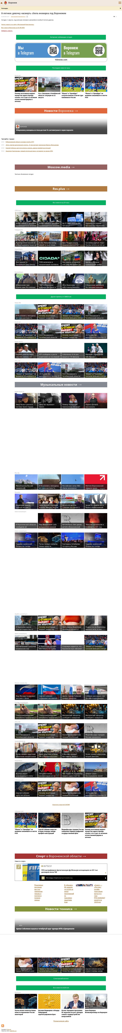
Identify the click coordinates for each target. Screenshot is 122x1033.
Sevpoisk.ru (18, 761)
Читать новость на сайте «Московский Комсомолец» (17, 24)
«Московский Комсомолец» (18, 16)
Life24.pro (18, 210)
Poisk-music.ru (19, 391)
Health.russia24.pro (21, 614)
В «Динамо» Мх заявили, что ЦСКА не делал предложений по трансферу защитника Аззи (69, 893)
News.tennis (19, 341)
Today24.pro (19, 230)
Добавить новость (6, 30)
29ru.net (17, 361)
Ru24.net (17, 75)
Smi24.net (18, 956)
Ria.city (17, 473)
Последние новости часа (61, 68)
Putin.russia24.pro (20, 531)
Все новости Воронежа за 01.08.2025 (13, 27)
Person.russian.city (21, 683)
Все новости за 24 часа (61, 202)
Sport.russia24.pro (21, 633)
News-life (18, 303)
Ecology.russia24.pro (21, 702)
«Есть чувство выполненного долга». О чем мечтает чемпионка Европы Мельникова (32, 145)
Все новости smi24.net (61, 988)
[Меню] (119, 2)
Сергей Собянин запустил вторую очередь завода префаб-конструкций (28, 148)
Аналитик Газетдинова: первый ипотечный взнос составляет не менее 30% (29, 151)
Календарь (4, 8)
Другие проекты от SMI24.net (61, 297)
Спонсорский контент (61, 978)
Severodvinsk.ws (20, 741)
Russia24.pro (19, 272)
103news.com (19, 780)
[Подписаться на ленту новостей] (2, 1025)
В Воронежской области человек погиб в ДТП (20, 142)
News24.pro (18, 249)
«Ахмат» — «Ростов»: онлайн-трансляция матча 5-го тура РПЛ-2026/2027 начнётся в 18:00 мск (99, 893)
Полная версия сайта (61, 1021)
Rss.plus (17, 492)
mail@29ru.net (13, 1030)
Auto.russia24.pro (20, 511)
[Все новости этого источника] (27, 16)
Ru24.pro (18, 992)
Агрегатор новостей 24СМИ (61, 804)
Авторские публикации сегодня (61, 37)
